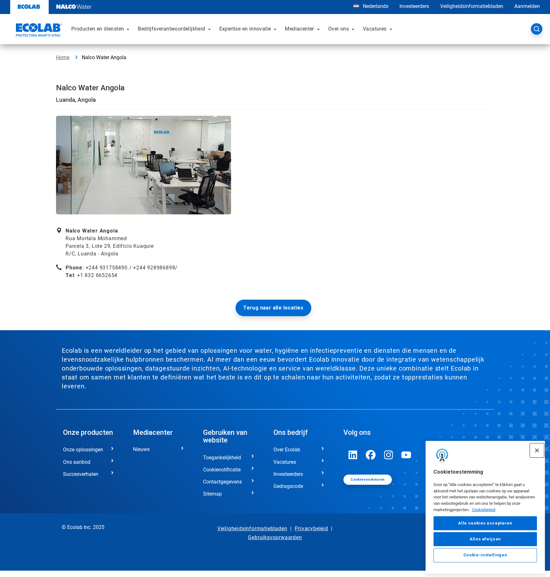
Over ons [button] (338, 29)
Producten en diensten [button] (97, 29)
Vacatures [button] (375, 29)
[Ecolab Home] (38, 31)
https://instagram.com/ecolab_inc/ (388, 454)
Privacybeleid (311, 528)
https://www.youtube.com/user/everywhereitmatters (406, 454)
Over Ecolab (286, 450)
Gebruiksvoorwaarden (275, 537)
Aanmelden (527, 6)
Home (62, 57)
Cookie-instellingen (485, 555)
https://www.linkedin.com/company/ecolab (353, 454)
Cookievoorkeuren (367, 479)
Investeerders (414, 6)
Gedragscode (288, 486)
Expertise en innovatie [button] (245, 29)
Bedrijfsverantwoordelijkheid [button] (171, 29)
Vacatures (284, 462)
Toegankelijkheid (222, 458)
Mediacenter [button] (299, 29)
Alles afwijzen (485, 539)
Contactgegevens (222, 482)
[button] (129, 29)
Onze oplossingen (83, 450)
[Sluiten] (537, 450)
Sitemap (212, 494)
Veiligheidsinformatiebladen (471, 6)
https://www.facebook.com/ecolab (370, 454)
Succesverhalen (80, 474)
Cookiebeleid (483, 509)
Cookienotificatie (222, 470)
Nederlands (375, 6)
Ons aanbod (76, 462)
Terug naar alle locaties (273, 308)
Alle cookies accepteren (485, 523)
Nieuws (141, 449)
